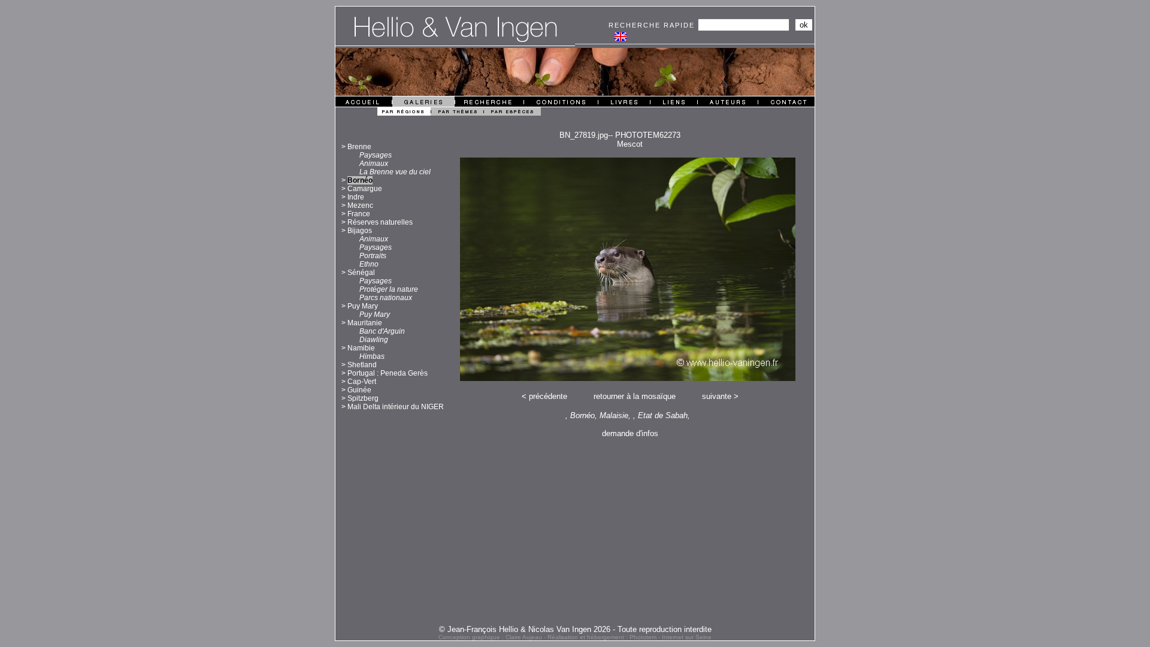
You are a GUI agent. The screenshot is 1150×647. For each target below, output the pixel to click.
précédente (548, 396)
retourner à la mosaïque (635, 396)
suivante (716, 396)
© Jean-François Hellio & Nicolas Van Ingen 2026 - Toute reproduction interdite (575, 629)
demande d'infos (630, 433)
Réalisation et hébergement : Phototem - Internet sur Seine (629, 637)
